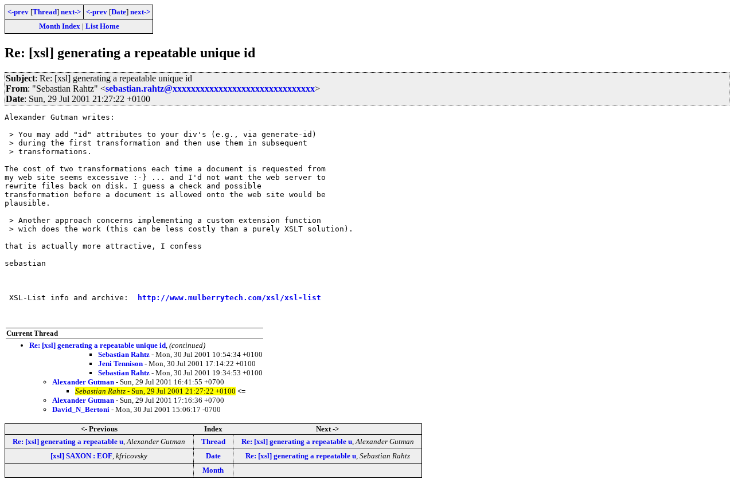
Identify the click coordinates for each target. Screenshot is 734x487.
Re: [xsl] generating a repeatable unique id (97, 345)
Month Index (59, 26)
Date (118, 11)
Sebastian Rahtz (124, 354)
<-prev (18, 11)
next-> (71, 11)
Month (213, 470)
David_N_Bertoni (81, 409)
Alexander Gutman (83, 382)
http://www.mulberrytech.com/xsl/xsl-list (229, 297)
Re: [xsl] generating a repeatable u (68, 441)
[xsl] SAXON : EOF (81, 455)
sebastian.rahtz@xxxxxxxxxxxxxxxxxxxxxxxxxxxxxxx (210, 88)
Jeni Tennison (120, 363)
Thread (45, 11)
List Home (102, 26)
